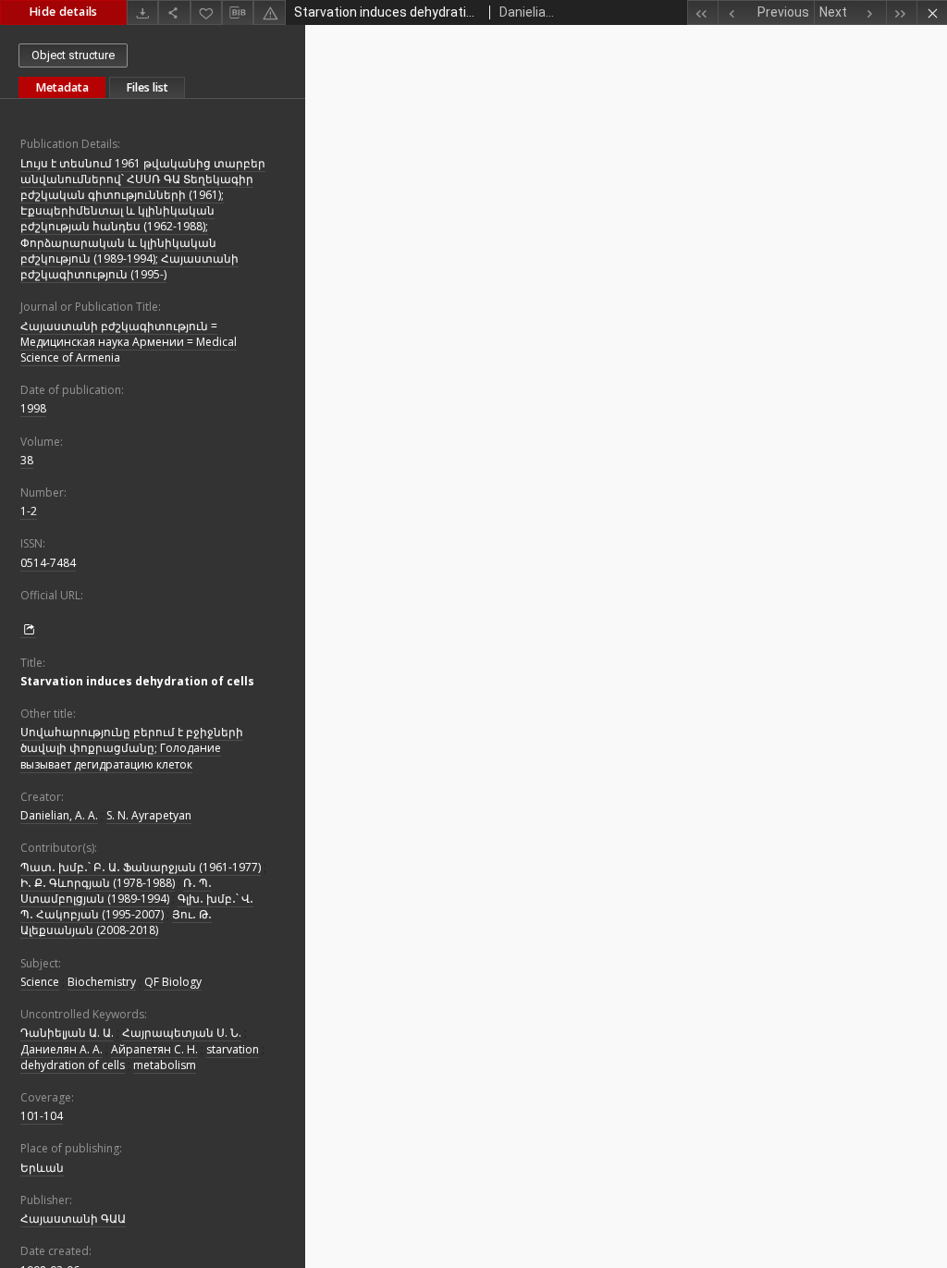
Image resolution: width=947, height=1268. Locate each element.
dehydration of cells (72, 1065)
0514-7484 (48, 563)
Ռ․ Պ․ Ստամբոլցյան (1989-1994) (116, 890)
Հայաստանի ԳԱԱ (73, 1218)
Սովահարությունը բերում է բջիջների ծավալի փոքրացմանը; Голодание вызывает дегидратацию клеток (131, 747)
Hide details (63, 11)
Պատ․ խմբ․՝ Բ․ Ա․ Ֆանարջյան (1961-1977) (140, 867)
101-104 (41, 1116)
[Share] (174, 12)
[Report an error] (269, 12)
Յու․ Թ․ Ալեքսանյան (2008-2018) (116, 922)
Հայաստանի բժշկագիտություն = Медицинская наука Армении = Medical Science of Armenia (128, 341)
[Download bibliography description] (237, 13)
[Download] (142, 12)
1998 (33, 408)
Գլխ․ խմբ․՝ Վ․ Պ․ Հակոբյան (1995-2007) (136, 906)
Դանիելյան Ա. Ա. (67, 1032)
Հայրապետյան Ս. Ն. (181, 1032)
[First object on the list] (702, 12)
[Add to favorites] (206, 12)
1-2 (28, 511)
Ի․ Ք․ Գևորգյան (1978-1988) (97, 883)
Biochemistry (102, 982)
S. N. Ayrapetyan (148, 815)
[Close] (931, 12)
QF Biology (173, 982)
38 (26, 460)
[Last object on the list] (901, 12)
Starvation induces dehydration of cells (137, 681)
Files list (147, 87)
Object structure (73, 55)
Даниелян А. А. (61, 1049)
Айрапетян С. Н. (154, 1049)
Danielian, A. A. (59, 815)
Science (39, 982)
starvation (232, 1049)
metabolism (164, 1065)
